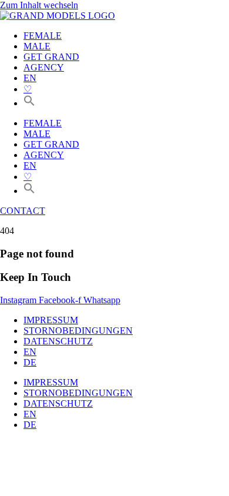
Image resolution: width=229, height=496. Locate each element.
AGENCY (43, 67)
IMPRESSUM (50, 320)
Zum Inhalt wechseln (39, 5)
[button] (29, 103)
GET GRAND (51, 57)
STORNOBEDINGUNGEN (78, 331)
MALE (36, 46)
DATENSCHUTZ (58, 341)
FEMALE (42, 36)
